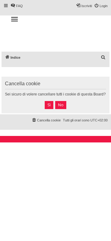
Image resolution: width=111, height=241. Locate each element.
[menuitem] (103, 57)
